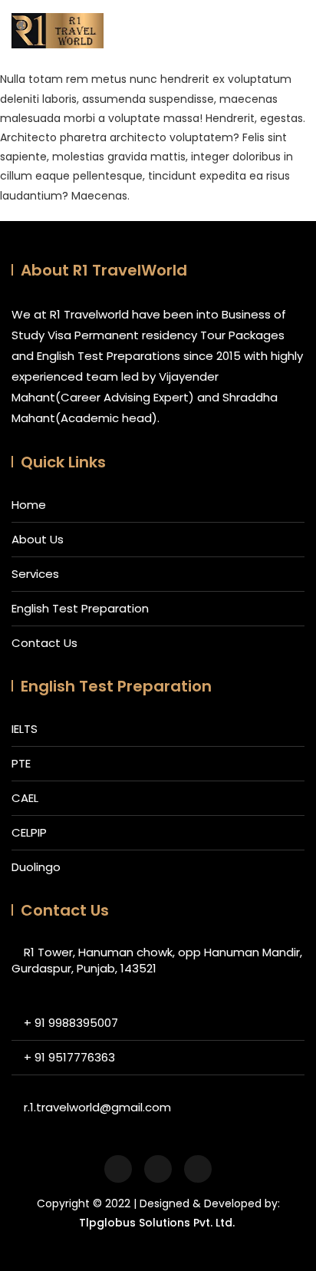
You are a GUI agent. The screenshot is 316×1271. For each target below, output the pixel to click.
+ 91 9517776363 (69, 1057)
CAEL (25, 798)
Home (29, 505)
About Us (38, 539)
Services (35, 574)
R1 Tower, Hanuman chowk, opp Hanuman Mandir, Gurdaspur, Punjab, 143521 (157, 960)
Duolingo (36, 867)
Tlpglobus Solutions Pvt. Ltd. (157, 1222)
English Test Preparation (80, 608)
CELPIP (29, 832)
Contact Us (44, 643)
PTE (21, 763)
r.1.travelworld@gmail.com (97, 1107)
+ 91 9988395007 (71, 1023)
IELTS (25, 729)
